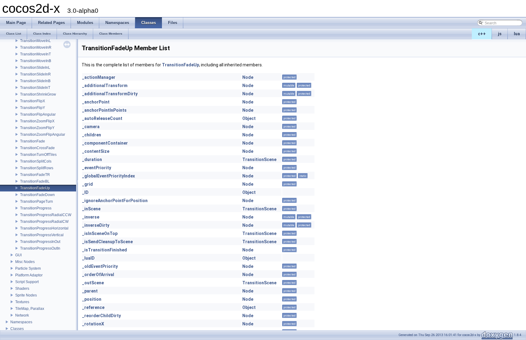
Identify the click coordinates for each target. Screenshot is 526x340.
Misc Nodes (25, 262)
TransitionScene (259, 159)
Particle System (28, 268)
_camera (91, 126)
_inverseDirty (95, 225)
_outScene (93, 282)
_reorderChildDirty (101, 315)
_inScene (91, 208)
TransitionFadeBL (35, 181)
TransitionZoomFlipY (37, 128)
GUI (18, 255)
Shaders (22, 288)
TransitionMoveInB (35, 61)
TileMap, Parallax (29, 309)
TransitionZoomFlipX (37, 121)
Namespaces (21, 322)
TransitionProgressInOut (40, 242)
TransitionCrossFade (37, 148)
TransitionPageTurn (36, 201)
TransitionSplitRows (36, 168)
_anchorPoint (96, 102)
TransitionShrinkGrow (38, 94)
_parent (90, 291)
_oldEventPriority (100, 266)
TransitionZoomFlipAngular (42, 134)
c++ (482, 33)
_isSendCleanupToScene (107, 241)
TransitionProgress (35, 208)
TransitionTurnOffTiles (38, 154)
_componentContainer (105, 143)
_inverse (90, 217)
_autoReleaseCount (102, 118)
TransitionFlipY (32, 108)
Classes (17, 329)
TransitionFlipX (32, 101)
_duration (92, 159)
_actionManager (98, 77)
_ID (85, 192)
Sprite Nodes (26, 295)
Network (22, 315)
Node (247, 77)
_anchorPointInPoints (104, 110)
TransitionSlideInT (35, 88)
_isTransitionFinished (104, 249)
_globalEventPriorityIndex (108, 176)
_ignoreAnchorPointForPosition (115, 200)
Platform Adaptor (29, 275)
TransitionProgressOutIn (40, 248)
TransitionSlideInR (35, 74)
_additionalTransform (105, 85)
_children (91, 134)
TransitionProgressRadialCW (44, 221)
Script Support (27, 282)
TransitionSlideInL (35, 67)
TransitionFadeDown (37, 195)
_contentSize (95, 151)
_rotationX (93, 323)
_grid (87, 184)
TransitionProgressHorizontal (44, 228)
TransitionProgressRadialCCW (45, 215)
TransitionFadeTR (35, 175)
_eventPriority (96, 167)
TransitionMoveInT (35, 54)
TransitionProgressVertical (42, 235)
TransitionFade (32, 141)
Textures (22, 302)
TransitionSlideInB (35, 81)
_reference (93, 307)
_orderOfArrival (98, 274)
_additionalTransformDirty (110, 93)
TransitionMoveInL (35, 41)
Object (249, 118)
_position (91, 299)
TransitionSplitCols (35, 161)
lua (517, 33)
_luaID (88, 258)
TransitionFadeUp (35, 188)
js (500, 33)
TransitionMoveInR (35, 47)
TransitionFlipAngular (38, 114)
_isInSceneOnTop (99, 233)
